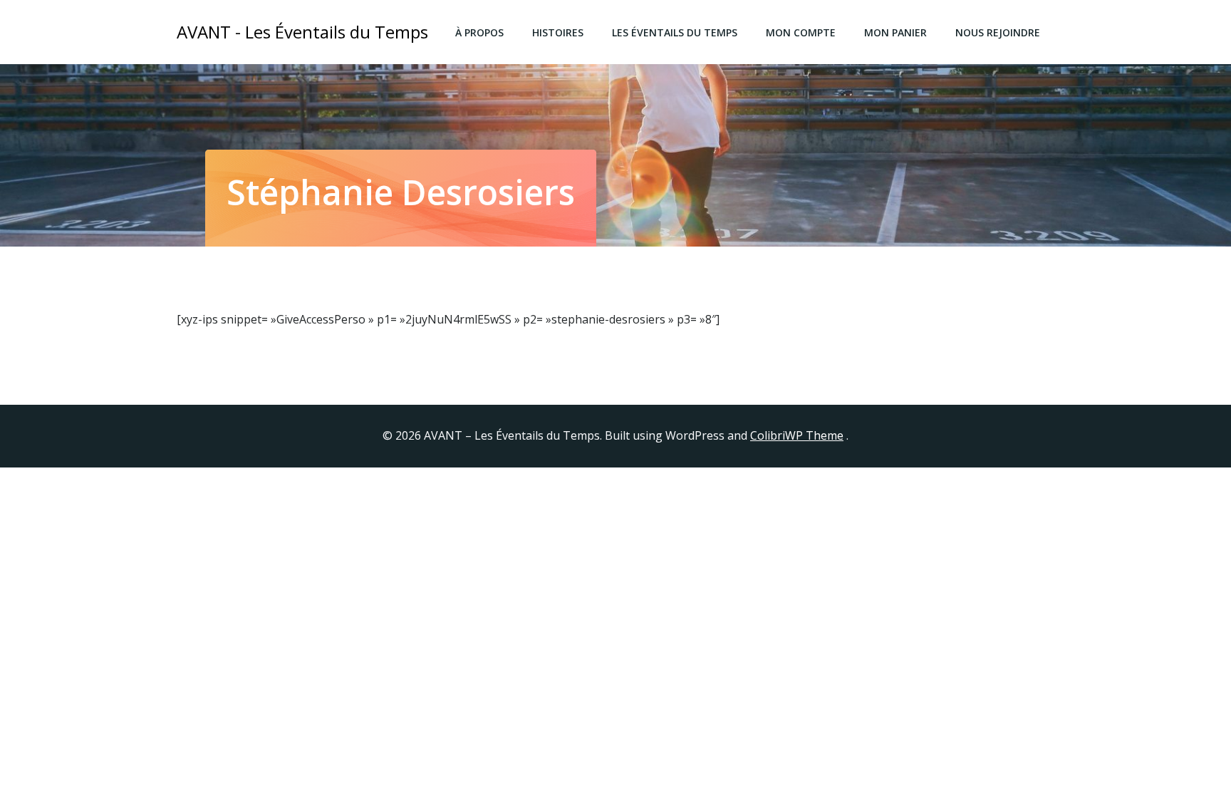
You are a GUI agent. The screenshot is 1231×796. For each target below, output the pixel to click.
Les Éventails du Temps (674, 32)
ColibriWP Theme (796, 435)
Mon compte (801, 32)
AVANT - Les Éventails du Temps (302, 31)
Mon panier (895, 32)
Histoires (557, 32)
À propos (479, 32)
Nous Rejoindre (997, 32)
